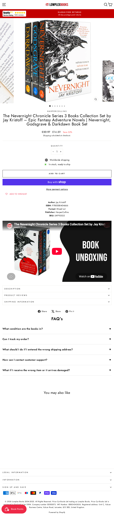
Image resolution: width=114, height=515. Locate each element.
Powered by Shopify (57, 512)
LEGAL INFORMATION (15, 472)
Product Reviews (15, 295)
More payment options (57, 189)
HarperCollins (57, 111)
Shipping (47, 135)
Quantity (57, 146)
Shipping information (19, 301)
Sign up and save (14, 487)
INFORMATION (11, 479)
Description (12, 288)
